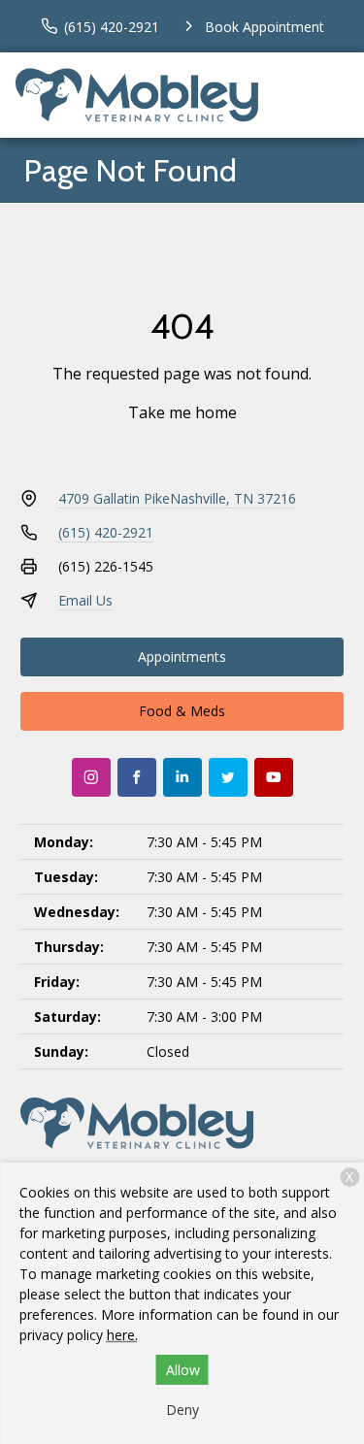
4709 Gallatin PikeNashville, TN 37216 (177, 498)
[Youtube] (273, 777)
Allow (183, 1370)
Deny (182, 1409)
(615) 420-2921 (105, 532)
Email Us (85, 600)
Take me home (182, 412)
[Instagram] (91, 777)
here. (122, 1335)
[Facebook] (136, 777)
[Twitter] (228, 777)
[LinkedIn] (182, 777)
